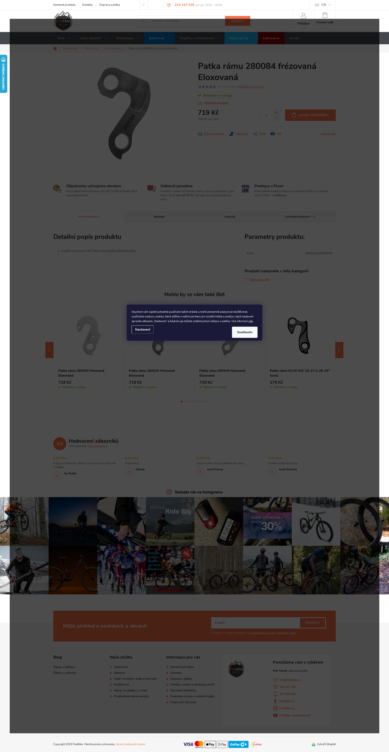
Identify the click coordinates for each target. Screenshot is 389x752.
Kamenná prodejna (64, 5)
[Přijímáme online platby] (222, 744)
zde (250, 321)
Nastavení (142, 329)
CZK (323, 5)
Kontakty (87, 5)
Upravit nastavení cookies (130, 744)
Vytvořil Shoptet (326, 744)
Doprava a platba (109, 5)
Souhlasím (244, 332)
